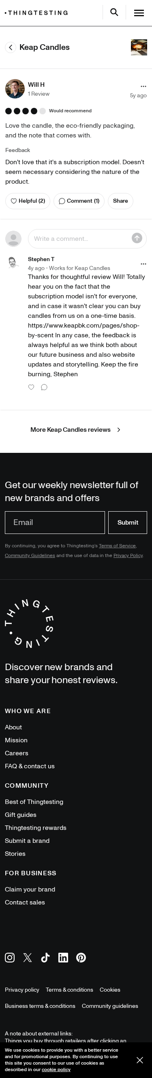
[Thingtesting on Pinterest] (81, 959)
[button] (27, 89)
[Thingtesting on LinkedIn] (63, 959)
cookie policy (56, 1069)
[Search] (114, 12)
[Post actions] (143, 86)
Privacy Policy (128, 555)
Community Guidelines (30, 555)
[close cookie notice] (140, 1060)
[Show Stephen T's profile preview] (13, 263)
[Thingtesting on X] (27, 959)
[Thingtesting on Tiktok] (45, 959)
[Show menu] (139, 13)
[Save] (137, 237)
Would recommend (70, 111)
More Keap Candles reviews (70, 429)
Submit (128, 522)
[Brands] (38, 12)
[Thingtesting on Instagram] (10, 959)
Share (120, 201)
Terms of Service (117, 545)
